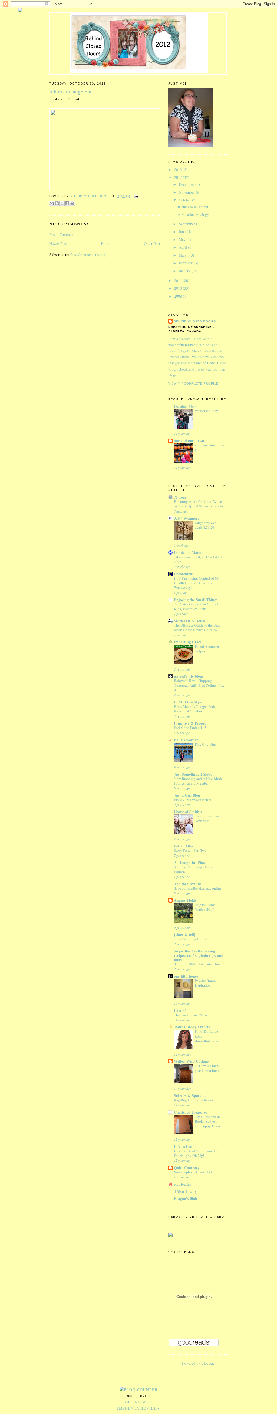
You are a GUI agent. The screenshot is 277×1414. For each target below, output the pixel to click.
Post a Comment (61, 234)
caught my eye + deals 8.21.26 (207, 525)
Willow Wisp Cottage (191, 1061)
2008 (178, 296)
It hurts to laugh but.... (195, 206)
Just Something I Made (193, 774)
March (184, 255)
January (185, 270)
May (183, 239)
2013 (178, 169)
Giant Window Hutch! (190, 939)
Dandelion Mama (188, 552)
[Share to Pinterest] (72, 203)
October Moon (186, 406)
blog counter (138, 1396)
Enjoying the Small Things (195, 599)
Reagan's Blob (185, 1198)
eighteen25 (182, 1184)
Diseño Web (138, 1402)
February (186, 262)
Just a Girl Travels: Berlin (192, 799)
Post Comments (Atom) (88, 254)
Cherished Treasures (190, 1112)
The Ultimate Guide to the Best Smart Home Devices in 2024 (197, 627)
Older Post (152, 243)
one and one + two (189, 440)
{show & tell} (185, 934)
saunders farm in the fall (209, 447)
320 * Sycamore (186, 518)
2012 (178, 177)
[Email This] (51, 203)
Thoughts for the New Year (207, 818)
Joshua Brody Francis (192, 1027)
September (187, 223)
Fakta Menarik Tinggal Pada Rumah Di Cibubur (195, 708)
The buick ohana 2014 (190, 1014)
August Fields (185, 900)
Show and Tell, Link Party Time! (198, 964)
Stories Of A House (189, 621)
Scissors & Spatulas (190, 1095)
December (187, 184)
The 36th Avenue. (188, 884)
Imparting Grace (188, 642)
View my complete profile (193, 383)
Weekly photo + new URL (193, 1172)
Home (105, 243)
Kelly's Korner (186, 740)
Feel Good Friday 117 (190, 727)
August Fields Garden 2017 (205, 907)
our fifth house (186, 976)
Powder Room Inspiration (205, 983)
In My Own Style (188, 702)
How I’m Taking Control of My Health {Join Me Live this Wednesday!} (197, 583)
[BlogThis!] (57, 203)
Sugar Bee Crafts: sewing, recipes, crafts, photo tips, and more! (198, 955)
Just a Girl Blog (187, 795)
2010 (178, 288)
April (183, 247)
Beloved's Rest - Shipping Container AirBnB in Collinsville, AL (199, 685)
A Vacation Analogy (193, 214)
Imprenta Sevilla (138, 1408)
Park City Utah (206, 744)
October (185, 200)
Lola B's (180, 1010)
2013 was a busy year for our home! (208, 1068)
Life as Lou (183, 1146)
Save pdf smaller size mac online (198, 888)
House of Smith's (188, 811)
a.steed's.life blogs (188, 676)
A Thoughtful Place (190, 862)
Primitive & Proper (190, 723)
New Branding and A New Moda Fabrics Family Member (198, 781)
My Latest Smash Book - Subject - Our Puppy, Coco (207, 1121)
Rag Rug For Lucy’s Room (193, 1099)
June (183, 231)
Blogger (207, 1363)
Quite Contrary (186, 1167)
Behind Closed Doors (195, 321)
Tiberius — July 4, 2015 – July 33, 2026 (199, 559)
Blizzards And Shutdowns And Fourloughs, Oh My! (197, 1153)
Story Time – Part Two (190, 850)
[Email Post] (135, 196)
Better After (184, 846)
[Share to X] (62, 203)
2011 (178, 280)
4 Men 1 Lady (185, 1191)
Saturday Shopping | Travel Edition (194, 869)
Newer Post (58, 243)
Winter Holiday (206, 410)
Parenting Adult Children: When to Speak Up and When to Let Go (198, 504)
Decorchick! (183, 574)
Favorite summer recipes (207, 648)
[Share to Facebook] (67, 203)
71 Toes (180, 497)
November (187, 192)
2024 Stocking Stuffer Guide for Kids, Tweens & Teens (197, 606)
